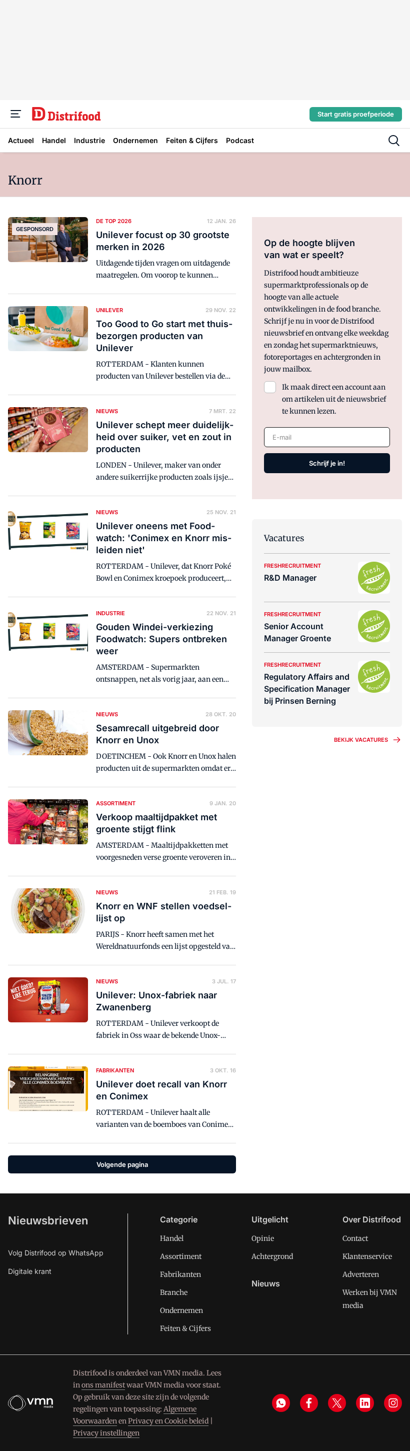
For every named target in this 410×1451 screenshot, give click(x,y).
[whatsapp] (281, 1403)
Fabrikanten (180, 1274)
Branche (174, 1292)
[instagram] (393, 1403)
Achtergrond (272, 1256)
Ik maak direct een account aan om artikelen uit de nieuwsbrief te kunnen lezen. (334, 399)
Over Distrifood (371, 1219)
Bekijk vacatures (361, 739)
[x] (337, 1403)
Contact (355, 1238)
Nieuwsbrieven (48, 1220)
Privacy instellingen (106, 1432)
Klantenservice (367, 1256)
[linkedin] (365, 1403)
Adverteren (360, 1274)
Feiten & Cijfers (185, 1328)
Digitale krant (30, 1271)
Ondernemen (181, 1310)
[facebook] (309, 1403)
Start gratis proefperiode (356, 114)
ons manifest (103, 1384)
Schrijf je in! (327, 463)
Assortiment (181, 1256)
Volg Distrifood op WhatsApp (56, 1252)
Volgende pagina (122, 1164)
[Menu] (16, 114)
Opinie (263, 1238)
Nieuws (266, 1283)
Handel (172, 1238)
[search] (394, 141)
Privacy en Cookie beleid (168, 1420)
